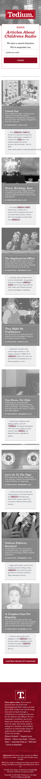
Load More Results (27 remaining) (20, 661)
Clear (20, 60)
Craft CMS (33, 769)
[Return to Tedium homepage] (20, 14)
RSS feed (32, 741)
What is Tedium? (12, 736)
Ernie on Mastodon (14, 744)
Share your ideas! (20, 738)
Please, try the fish (23, 777)
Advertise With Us (19, 741)
